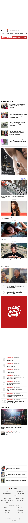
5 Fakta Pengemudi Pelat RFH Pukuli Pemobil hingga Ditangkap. (17, 124)
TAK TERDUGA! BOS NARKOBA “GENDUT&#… (15, 371)
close (15, 495)
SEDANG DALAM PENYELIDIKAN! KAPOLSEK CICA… (15, 359)
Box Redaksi (21, 493)
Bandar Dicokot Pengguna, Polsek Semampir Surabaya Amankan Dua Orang (16, 132)
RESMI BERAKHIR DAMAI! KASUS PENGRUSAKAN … (15, 287)
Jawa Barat (16, 291)
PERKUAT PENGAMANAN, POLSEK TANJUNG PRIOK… (12, 427)
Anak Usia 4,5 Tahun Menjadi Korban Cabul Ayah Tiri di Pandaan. (17, 105)
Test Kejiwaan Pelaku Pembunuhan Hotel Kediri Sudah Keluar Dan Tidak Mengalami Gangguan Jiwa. (18, 115)
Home (7, 491)
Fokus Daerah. (10, 285)
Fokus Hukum (3, 425)
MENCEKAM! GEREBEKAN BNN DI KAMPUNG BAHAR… (15, 377)
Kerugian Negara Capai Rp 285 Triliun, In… (16, 481)
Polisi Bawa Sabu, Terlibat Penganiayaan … (13, 469)
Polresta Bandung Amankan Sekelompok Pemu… (14, 293)
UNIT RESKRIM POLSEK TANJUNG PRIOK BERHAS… (15, 365)
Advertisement (7, 493)
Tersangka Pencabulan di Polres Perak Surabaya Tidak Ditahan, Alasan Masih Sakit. (18, 141)
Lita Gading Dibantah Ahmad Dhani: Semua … (15, 475)
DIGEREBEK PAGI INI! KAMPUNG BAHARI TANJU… (15, 383)
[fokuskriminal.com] (14, 30)
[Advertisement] (14, 14)
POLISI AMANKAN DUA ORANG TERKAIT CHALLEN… (15, 395)
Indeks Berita (20, 491)
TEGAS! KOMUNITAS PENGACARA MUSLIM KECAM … (15, 401)
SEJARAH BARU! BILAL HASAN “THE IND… (16, 389)
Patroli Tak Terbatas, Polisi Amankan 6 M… (16, 433)
